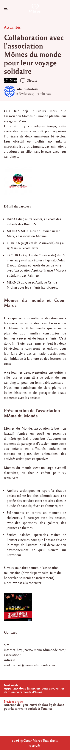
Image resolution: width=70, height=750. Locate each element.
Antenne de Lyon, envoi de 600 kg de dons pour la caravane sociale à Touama (34, 706)
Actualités (12, 27)
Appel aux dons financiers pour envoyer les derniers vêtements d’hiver (34, 690)
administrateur (27, 89)
